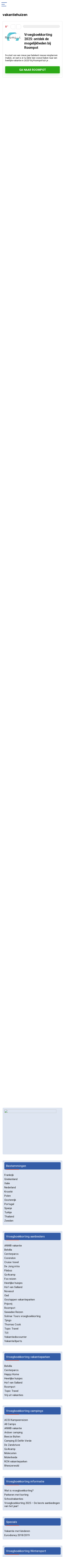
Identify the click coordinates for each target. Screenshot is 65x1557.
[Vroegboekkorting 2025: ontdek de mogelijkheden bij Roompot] (13, 34)
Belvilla (8, 1249)
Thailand (9, 1216)
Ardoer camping (13, 1432)
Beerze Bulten (12, 1436)
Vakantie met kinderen (17, 1531)
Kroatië (8, 1191)
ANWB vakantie (13, 1245)
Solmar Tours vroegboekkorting (22, 1316)
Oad (6, 1295)
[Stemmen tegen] (13, 26)
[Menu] (4, 4)
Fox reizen (10, 1278)
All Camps (10, 1424)
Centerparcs (11, 1253)
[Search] (59, 4)
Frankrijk (9, 1175)
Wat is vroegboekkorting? (19, 1490)
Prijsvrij (8, 1303)
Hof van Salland (13, 1287)
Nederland (10, 1187)
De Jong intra (12, 1266)
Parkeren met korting (16, 1494)
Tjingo (7, 1320)
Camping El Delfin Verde (18, 1440)
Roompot (9, 1307)
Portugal (9, 1204)
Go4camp (9, 1274)
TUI (6, 1332)
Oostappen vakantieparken (19, 1299)
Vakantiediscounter (15, 1337)
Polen (7, 1195)
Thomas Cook (12, 1324)
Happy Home (11, 1374)
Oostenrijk (10, 1199)
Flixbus (8, 1270)
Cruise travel (11, 1262)
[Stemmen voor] (18, 26)
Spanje (8, 1208)
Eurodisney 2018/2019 (17, 1535)
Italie (7, 1183)
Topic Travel (11, 1328)
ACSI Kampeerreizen (16, 1420)
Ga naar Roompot (32, 69)
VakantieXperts (13, 1341)
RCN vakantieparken (15, 1461)
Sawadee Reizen (13, 1312)
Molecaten (10, 1453)
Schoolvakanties (13, 1498)
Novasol (9, 1291)
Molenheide (10, 1457)
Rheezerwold (11, 1465)
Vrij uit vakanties (13, 1395)
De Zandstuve (12, 1444)
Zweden (8, 1220)
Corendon (10, 1258)
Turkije (8, 1212)
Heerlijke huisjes (13, 1283)
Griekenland (11, 1179)
